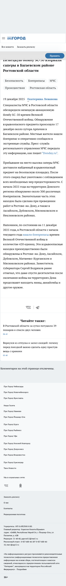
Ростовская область (43, 88)
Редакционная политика (14, 514)
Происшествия (15, 88)
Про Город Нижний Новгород (17, 443)
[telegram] (38, 307)
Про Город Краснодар (13, 462)
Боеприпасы (36, 80)
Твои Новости (10, 468)
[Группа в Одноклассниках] (20, 485)
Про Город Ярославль (13, 398)
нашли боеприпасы (36, 234)
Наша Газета (9, 405)
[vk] (28, 307)
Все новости (8, 46)
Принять (55, 55)
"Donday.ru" (49, 153)
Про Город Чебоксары (13, 386)
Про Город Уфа (10, 436)
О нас (6, 502)
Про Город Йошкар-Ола (14, 417)
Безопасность (14, 80)
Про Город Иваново (12, 411)
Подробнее (22, 569)
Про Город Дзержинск (14, 449)
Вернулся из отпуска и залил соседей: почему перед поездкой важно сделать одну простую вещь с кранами (30, 348)
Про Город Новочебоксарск (16, 392)
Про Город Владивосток (14, 455)
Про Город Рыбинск (12, 430)
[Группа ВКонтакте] (6, 485)
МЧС (53, 80)
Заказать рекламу (26, 46)
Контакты (8, 508)
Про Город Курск (11, 424)
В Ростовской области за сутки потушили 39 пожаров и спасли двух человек (29, 329)
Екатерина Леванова (42, 99)
